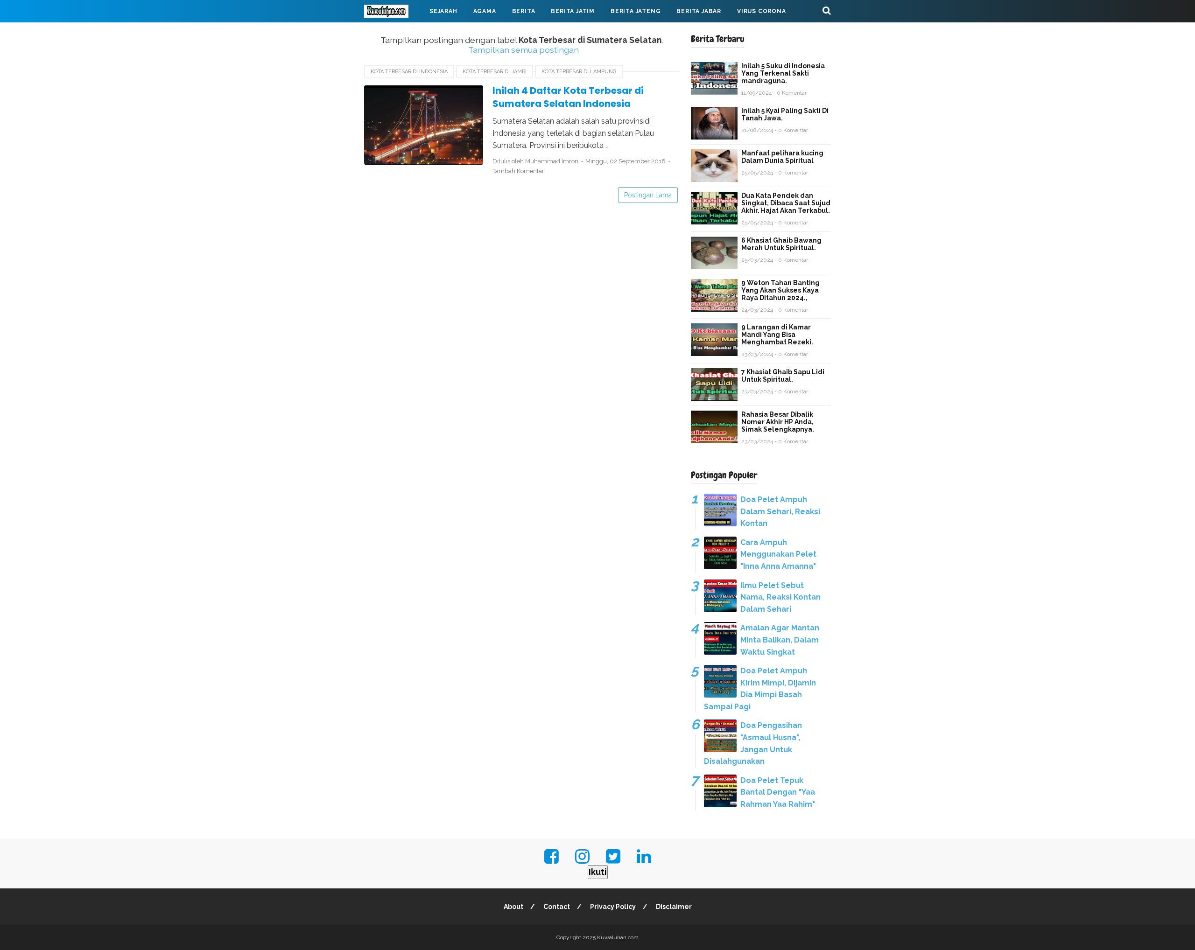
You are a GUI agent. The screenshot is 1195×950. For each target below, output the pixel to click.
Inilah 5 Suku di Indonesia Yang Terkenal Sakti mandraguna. (783, 73)
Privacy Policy (613, 906)
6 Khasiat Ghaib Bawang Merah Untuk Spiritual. (781, 244)
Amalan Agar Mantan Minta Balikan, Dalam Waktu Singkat (779, 639)
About (513, 906)
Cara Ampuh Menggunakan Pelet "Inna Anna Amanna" (778, 554)
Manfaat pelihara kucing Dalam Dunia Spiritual (782, 156)
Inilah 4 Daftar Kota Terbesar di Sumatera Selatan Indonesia (568, 97)
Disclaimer (674, 906)
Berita (523, 11)
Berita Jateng (636, 11)
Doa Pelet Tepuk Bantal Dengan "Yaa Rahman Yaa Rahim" (777, 792)
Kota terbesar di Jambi (495, 72)
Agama (484, 11)
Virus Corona (761, 11)
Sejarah (443, 11)
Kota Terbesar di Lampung (578, 72)
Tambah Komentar (518, 171)
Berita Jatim (573, 11)
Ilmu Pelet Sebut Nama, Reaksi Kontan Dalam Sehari (780, 597)
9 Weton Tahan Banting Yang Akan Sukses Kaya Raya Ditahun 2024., (780, 290)
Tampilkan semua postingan (523, 50)
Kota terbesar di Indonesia (409, 72)
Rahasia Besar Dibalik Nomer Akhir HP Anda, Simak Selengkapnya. (777, 422)
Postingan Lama (648, 195)
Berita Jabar (698, 11)
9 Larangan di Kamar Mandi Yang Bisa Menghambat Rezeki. (777, 334)
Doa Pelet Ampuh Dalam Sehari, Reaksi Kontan (780, 511)
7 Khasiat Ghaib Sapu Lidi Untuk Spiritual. (782, 375)
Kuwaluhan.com (618, 937)
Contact (556, 906)
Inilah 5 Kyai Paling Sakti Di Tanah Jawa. (785, 114)
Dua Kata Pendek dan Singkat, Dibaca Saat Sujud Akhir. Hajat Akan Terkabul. (785, 203)
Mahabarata (393, 33)
